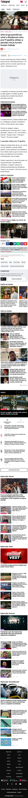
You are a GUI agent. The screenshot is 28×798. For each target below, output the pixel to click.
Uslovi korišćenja (4, 256)
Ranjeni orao (4, 262)
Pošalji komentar (17, 279)
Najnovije (7, 476)
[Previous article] (1, 399)
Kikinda (23, 262)
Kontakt (19, 792)
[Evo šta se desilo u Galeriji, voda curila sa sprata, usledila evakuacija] (14, 402)
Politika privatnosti (11, 792)
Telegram (8, 251)
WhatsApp (24, 249)
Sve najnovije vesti (14, 470)
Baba (10, 262)
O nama (3, 789)
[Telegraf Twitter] (11, 784)
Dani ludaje (17, 262)
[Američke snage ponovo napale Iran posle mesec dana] (14, 556)
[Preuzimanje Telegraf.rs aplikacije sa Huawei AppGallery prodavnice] (23, 780)
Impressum (15, 789)
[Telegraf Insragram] (16, 784)
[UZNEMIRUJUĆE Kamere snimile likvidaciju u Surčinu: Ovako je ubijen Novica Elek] (6, 207)
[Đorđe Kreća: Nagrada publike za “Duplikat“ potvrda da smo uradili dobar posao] (6, 664)
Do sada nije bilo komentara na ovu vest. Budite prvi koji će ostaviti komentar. (12, 274)
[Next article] (27, 399)
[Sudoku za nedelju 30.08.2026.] (6, 742)
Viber (2, 251)
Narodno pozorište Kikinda (17, 266)
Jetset (2, 31)
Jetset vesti (8, 31)
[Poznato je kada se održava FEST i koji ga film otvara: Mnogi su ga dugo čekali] (6, 674)
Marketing (8, 789)
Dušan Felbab (4, 266)
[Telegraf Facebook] (7, 784)
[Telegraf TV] (20, 784)
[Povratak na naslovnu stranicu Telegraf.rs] (5, 2)
